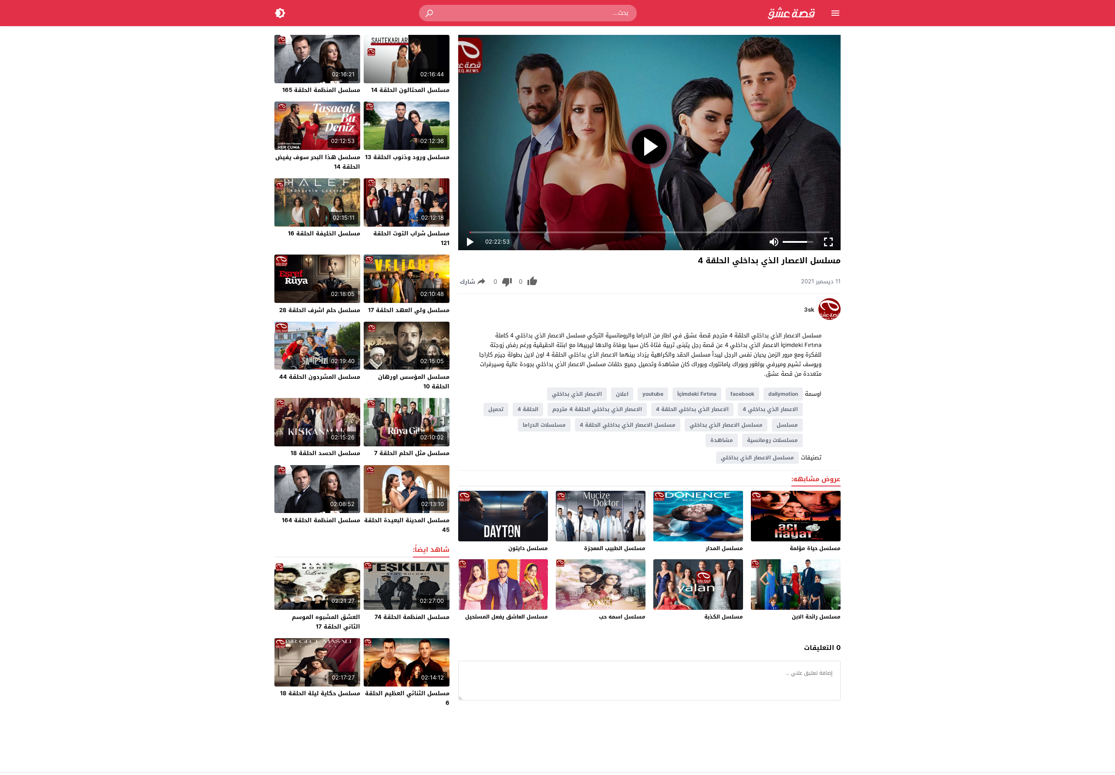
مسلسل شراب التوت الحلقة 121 (411, 238)
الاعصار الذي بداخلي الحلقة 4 (692, 409)
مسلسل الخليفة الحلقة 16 (324, 233)
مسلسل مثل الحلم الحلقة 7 (411, 453)
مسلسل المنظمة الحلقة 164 (321, 520)
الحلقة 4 (527, 409)
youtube (652, 394)
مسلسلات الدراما (544, 425)
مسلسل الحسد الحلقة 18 (325, 453)
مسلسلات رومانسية (772, 440)
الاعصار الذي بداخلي (577, 394)
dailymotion (783, 394)
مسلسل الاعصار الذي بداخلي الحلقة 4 (628, 425)
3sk (809, 310)
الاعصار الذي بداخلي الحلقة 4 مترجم (597, 409)
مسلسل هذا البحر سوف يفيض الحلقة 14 (317, 162)
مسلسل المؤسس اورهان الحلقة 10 (413, 381)
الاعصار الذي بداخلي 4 (770, 409)
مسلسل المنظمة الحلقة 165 (321, 90)
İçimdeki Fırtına (696, 394)
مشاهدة (721, 440)
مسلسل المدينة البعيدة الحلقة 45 (406, 525)
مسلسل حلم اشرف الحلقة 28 (319, 310)
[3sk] (829, 318)
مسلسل (787, 425)
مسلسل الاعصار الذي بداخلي (726, 425)
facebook (742, 394)
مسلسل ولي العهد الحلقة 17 (408, 310)
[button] (430, 13)
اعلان (622, 394)
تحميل (495, 409)
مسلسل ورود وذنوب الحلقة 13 (407, 157)
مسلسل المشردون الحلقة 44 (319, 376)
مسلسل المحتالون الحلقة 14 (410, 90)
